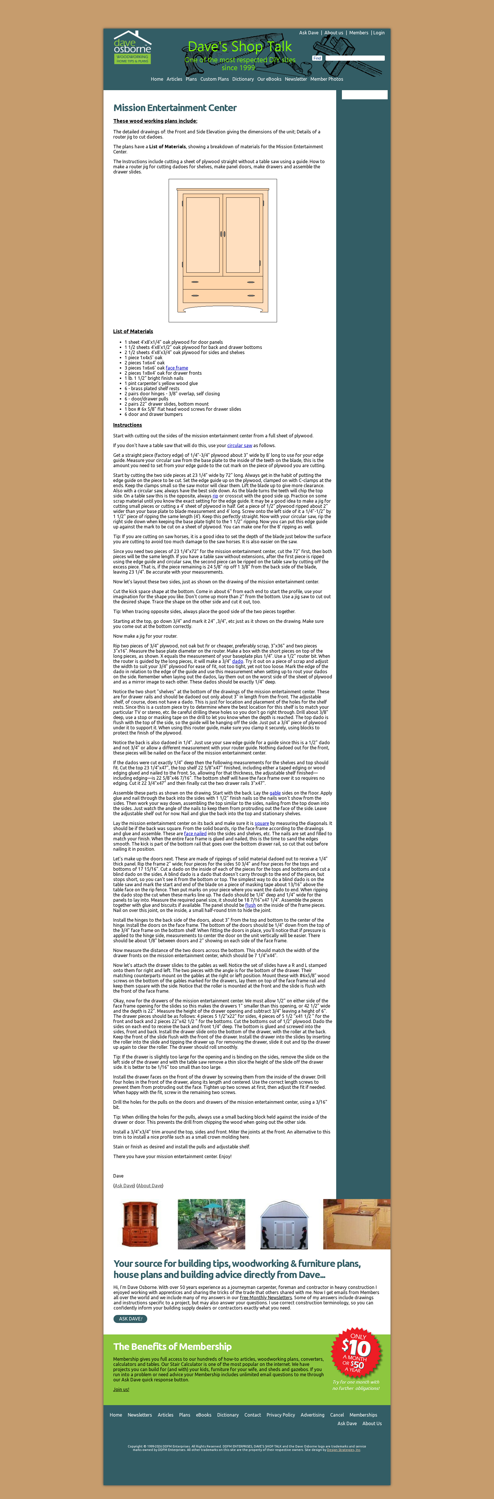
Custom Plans (214, 79)
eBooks (204, 1414)
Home (157, 79)
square (262, 823)
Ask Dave (308, 32)
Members (358, 32)
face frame (177, 367)
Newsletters (140, 1414)
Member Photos (326, 79)
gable (275, 792)
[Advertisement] (247, 13)
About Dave (150, 1185)
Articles (174, 79)
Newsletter (296, 79)
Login (379, 32)
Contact (252, 1414)
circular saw (239, 445)
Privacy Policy (281, 1414)
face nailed (195, 833)
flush (250, 905)
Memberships (363, 1414)
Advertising (312, 1414)
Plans (191, 79)
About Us (372, 1423)
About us (333, 32)
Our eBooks (269, 79)
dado (237, 661)
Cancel (337, 1414)
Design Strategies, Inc (343, 1449)
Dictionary (243, 79)
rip (215, 495)
